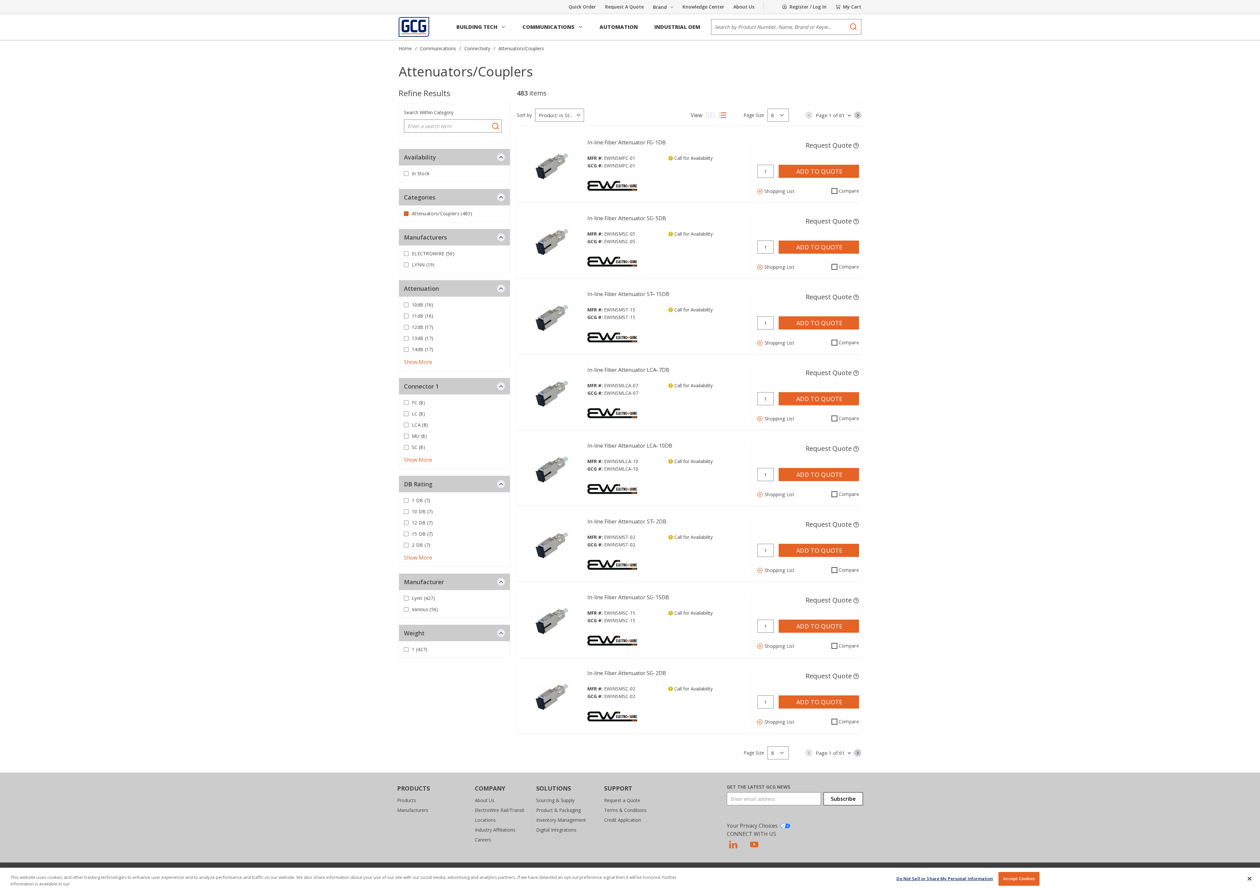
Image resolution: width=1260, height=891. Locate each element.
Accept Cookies (1019, 878)
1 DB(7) (421, 500)
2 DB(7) (421, 545)
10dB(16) (422, 305)
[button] (481, 27)
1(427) (419, 649)
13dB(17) (422, 338)
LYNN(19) (423, 265)
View (696, 115)
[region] (630, 879)
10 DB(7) (422, 511)
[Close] (1249, 878)
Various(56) (425, 609)
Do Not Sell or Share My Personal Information (944, 878)
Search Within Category (428, 112)
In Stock (421, 173)
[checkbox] (406, 173)
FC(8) (418, 402)
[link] (808, 115)
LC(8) (418, 414)
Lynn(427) (423, 598)
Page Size (754, 115)
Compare (849, 191)
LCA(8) (420, 425)
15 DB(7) (422, 534)
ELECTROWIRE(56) (433, 253)
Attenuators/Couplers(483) (442, 213)
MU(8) (419, 436)
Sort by (524, 115)
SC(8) (418, 447)
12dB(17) (422, 327)
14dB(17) (422, 349)
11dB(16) (422, 316)
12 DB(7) (422, 523)
